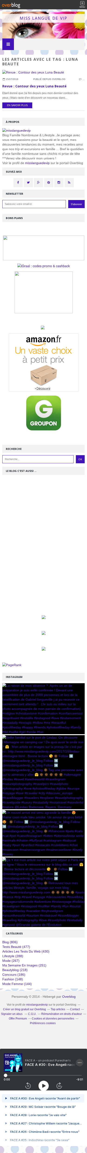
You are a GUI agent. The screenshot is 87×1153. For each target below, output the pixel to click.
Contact (75, 1009)
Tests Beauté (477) (16, 947)
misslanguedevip (37, 163)
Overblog (69, 996)
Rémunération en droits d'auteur (61, 1014)
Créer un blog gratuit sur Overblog (24, 1009)
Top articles (58, 1009)
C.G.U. (32, 1014)
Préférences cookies (43, 1023)
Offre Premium (18, 1018)
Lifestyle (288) (12, 956)
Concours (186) (13, 974)
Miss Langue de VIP (43, 18)
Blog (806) (10, 942)
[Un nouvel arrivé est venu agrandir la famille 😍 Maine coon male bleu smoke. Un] (43, 833)
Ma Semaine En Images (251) (24, 965)
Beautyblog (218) (15, 970)
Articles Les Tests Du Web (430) (25, 951)
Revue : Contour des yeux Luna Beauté (34, 86)
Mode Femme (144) (17, 984)
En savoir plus (17, 105)
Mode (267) (10, 960)
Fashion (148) (12, 979)
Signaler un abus (12, 1014)
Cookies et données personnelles (53, 1018)
